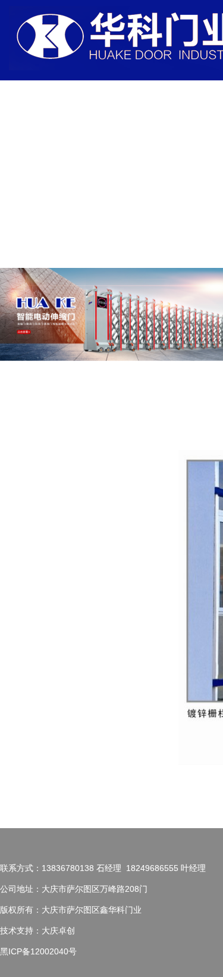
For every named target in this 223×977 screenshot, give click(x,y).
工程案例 (156, 142)
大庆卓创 (58, 930)
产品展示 (137, 142)
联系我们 (99, 226)
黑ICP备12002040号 (38, 951)
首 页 (99, 163)
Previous (18, 316)
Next (205, 316)
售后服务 (175, 142)
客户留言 (194, 142)
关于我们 (118, 142)
